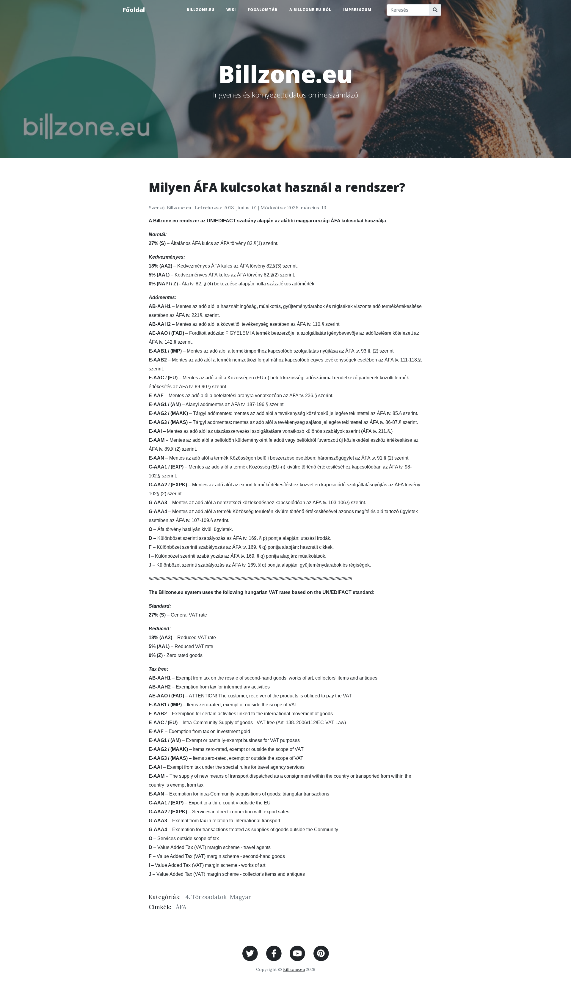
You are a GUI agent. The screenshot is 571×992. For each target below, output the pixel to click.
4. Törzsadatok (206, 896)
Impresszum (357, 9)
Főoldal (134, 10)
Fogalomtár (262, 9)
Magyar (240, 896)
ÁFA (181, 907)
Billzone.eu (200, 9)
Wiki (231, 9)
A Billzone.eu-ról (310, 9)
